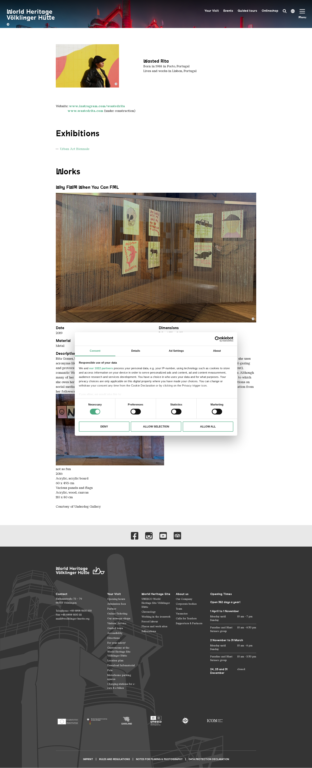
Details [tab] (135, 350)
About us (182, 594)
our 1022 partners (101, 368)
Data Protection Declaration (209, 759)
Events (228, 10)
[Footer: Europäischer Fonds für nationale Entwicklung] (68, 721)
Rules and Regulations (114, 759)
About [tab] (217, 350)
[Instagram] (149, 536)
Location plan (115, 660)
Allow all (208, 426)
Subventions (149, 631)
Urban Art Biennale (74, 149)
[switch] (136, 411)
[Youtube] (163, 536)
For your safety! (116, 643)
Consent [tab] (95, 350)
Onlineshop (270, 10)
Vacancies (182, 613)
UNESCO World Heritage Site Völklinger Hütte (156, 603)
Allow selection (156, 426)
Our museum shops (118, 618)
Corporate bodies (186, 604)
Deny (104, 426)
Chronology (149, 611)
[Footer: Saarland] (127, 721)
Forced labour (150, 621)
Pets (109, 670)
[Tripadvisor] (177, 536)
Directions (113, 638)
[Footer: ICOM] (215, 721)
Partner (111, 608)
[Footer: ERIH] (185, 721)
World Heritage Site (156, 594)
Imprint (88, 759)
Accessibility (114, 633)
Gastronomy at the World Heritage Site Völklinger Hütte (119, 651)
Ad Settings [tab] (176, 350)
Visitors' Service (116, 623)
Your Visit (211, 10)
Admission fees (116, 604)
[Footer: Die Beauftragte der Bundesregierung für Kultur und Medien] (97, 721)
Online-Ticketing (117, 613)
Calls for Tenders (186, 618)
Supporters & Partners (189, 623)
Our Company (184, 599)
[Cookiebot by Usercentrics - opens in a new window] (217, 339)
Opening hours (116, 599)
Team (179, 608)
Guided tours (247, 10)
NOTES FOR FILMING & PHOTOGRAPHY (159, 759)
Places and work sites (154, 626)
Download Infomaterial (121, 665)
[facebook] (134, 536)
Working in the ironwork (156, 616)
